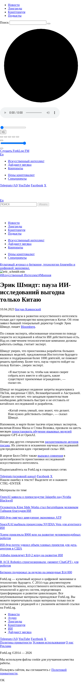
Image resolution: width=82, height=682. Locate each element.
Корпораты (15, 168)
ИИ (10, 628)
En (2, 154)
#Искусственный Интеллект (19, 275)
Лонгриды (15, 8)
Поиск (4, 22)
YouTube (24, 185)
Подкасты (14, 15)
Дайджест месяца (19, 164)
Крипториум (16, 12)
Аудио (12, 618)
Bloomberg (28, 326)
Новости (14, 5)
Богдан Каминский (28, 309)
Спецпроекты (17, 178)
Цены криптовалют (21, 175)
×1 (3, 131)
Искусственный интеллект (26, 161)
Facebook (37, 185)
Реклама (5, 646)
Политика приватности (16, 642)
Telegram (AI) (9, 185)
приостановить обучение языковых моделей (42, 431)
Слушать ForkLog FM (14, 151)
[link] (10, 197)
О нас (69, 642)
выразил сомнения (50, 455)
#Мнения (45, 275)
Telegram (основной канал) (18, 476)
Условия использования (49, 642)
